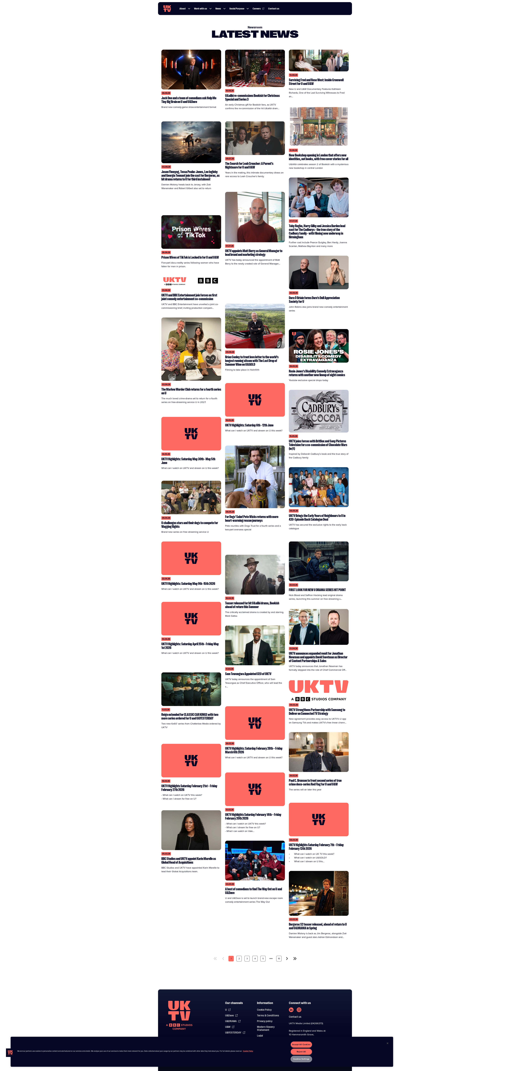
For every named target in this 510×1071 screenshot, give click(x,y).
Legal (260, 1035)
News (218, 8)
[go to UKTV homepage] (167, 8)
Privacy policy (264, 1021)
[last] (295, 958)
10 (279, 958)
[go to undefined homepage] (179, 1015)
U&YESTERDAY (233, 1032)
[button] (189, 9)
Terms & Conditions (268, 1015)
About (182, 8)
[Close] (387, 1043)
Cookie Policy (264, 1009)
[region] (202, 1052)
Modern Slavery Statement (266, 1028)
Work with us (200, 8)
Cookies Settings (301, 1058)
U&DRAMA (231, 1021)
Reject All (301, 1051)
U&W (227, 1026)
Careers (257, 8)
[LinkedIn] (291, 1009)
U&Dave (229, 1015)
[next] (287, 958)
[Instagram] (299, 1009)
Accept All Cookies (301, 1044)
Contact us (273, 8)
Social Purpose (236, 8)
